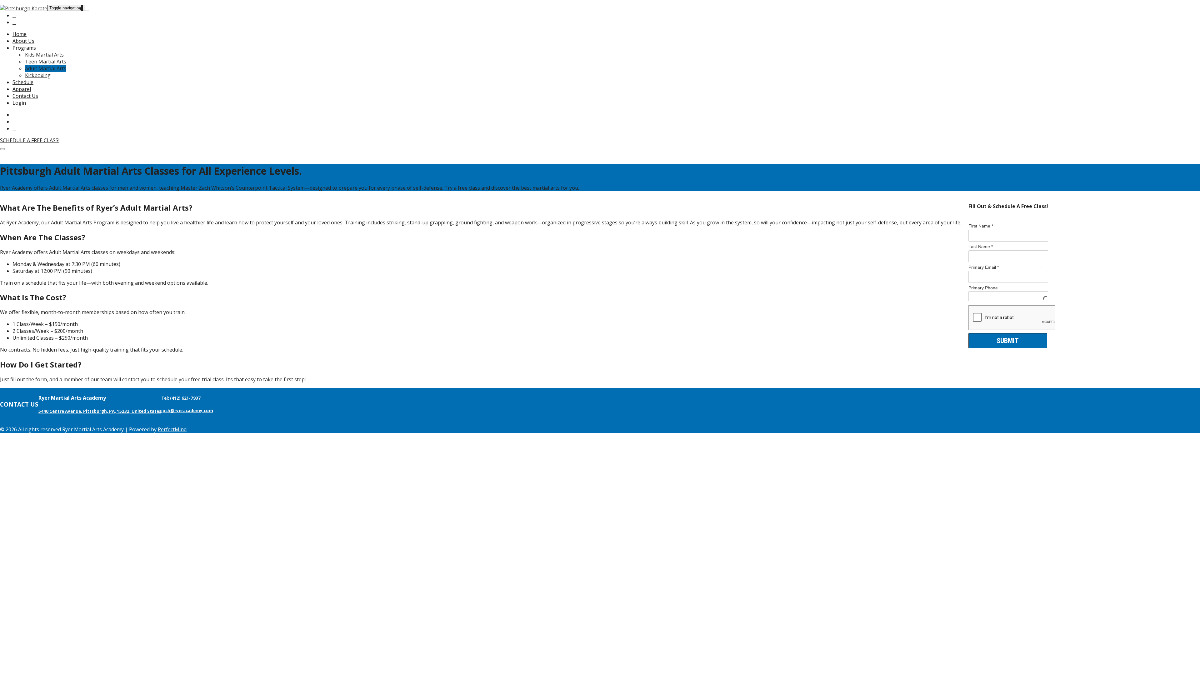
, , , (99, 411)
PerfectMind (172, 429)
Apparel (21, 89)
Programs (24, 47)
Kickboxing (38, 75)
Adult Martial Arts (45, 68)
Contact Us (25, 95)
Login (19, 102)
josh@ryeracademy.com (187, 410)
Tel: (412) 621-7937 (181, 398)
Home (19, 34)
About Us (23, 41)
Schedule (22, 82)
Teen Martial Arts (45, 61)
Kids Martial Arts (44, 54)
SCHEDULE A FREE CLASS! (29, 140)
